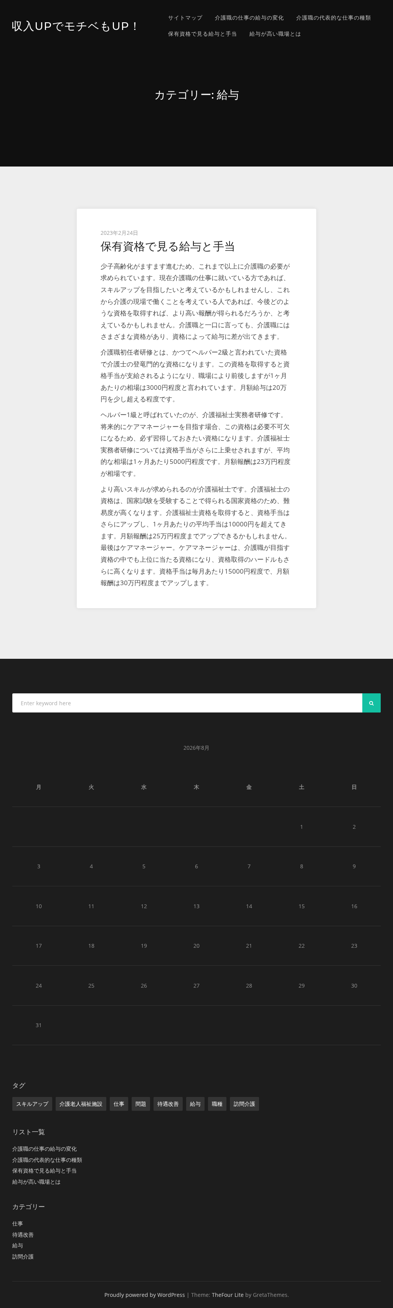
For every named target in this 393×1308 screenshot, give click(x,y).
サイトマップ (185, 17)
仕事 (119, 1103)
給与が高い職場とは (275, 33)
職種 (217, 1103)
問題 (140, 1103)
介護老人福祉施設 (80, 1103)
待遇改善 (168, 1103)
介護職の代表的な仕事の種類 (333, 17)
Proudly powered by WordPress (144, 1294)
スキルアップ (32, 1103)
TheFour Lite (228, 1294)
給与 (195, 1103)
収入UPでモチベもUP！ (76, 26)
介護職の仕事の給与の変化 (249, 17)
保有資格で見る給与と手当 (202, 33)
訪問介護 (244, 1103)
